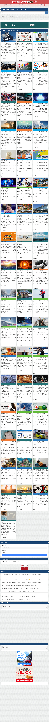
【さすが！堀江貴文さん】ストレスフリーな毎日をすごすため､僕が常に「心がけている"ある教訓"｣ (8, 44)
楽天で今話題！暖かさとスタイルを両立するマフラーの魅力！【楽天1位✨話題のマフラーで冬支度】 (21, 579)
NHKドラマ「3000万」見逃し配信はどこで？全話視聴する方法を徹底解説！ (16, 591)
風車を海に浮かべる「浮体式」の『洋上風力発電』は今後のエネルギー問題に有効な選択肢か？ (40, 244)
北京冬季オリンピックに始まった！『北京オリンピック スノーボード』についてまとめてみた (40, 302)
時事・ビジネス (41, 4)
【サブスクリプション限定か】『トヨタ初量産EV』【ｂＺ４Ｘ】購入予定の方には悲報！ (24, 105)
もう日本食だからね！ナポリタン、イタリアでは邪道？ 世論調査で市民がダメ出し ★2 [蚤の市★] (8, 359)
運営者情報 (5, 648)
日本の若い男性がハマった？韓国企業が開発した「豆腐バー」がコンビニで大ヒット (8, 162)
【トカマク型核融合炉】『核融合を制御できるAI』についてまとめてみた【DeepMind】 (40, 105)
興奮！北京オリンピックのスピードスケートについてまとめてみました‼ (8, 302)
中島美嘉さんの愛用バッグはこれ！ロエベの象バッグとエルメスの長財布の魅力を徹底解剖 (19, 574)
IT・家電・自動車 (20, 102)
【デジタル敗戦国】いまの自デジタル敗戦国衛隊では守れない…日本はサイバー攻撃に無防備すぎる (24, 133)
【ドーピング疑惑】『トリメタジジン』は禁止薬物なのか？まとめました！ (8, 216)
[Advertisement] (24, 626)
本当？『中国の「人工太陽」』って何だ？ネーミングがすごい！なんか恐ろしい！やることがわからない (24, 272)
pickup (32, 25)
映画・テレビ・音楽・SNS (9, 4)
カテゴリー (4, 550)
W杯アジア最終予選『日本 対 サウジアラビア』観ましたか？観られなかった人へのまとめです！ (40, 415)
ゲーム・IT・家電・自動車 (19, 4)
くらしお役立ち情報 (34, 4)
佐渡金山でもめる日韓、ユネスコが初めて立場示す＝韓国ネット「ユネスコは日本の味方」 (24, 302)
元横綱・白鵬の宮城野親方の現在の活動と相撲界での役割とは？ (14, 593)
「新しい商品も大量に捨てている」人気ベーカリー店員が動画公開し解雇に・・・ (24, 387)
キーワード (4, 545)
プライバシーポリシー (8, 606)
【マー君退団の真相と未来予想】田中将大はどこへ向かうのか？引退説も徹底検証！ (18, 588)
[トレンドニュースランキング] (24, 565)
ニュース (2, 4)
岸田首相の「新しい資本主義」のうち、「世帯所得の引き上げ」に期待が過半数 (40, 44)
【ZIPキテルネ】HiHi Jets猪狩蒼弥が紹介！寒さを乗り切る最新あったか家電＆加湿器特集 (19, 582)
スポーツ (46, 4)
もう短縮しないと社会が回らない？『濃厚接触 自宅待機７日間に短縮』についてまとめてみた (8, 523)
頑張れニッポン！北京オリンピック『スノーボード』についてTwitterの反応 (8, 330)
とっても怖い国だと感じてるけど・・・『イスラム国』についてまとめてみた (40, 330)
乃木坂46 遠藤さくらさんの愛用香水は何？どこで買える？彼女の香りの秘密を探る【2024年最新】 (20, 577)
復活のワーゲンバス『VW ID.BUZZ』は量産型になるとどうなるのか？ (40, 443)
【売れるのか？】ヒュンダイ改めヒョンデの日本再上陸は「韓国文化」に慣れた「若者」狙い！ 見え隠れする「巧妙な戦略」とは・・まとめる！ (8, 75)
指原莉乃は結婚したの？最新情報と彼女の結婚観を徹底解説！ (13, 599)
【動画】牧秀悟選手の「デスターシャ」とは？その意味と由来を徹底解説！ (16, 596)
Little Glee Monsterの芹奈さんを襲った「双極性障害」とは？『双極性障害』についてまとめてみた (40, 471)
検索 (24, 555)
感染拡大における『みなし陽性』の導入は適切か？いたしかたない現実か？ (24, 443)
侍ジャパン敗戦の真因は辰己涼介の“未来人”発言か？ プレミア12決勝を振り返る (17, 585)
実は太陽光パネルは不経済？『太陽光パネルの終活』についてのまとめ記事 (8, 272)
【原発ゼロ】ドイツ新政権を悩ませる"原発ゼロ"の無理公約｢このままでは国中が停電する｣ (40, 133)
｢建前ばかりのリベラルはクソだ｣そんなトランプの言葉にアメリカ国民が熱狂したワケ (8, 105)
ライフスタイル (27, 4)
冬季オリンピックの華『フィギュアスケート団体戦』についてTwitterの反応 (40, 359)
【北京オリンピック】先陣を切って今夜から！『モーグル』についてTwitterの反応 (24, 415)
